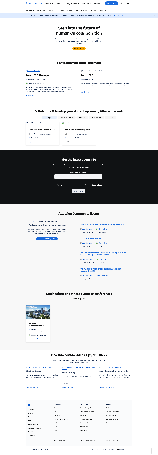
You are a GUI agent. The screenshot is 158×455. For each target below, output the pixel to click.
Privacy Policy (97, 185)
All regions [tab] (49, 117)
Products (48, 4)
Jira (55, 411)
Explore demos (67, 387)
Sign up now (78, 191)
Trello (55, 430)
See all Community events (47, 239)
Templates (83, 415)
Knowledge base (85, 422)
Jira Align (57, 415)
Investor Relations (33, 424)
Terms (104, 449)
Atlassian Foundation (35, 428)
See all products (59, 440)
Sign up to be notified (36, 142)
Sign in (128, 3)
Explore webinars (32, 387)
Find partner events (105, 387)
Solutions (59, 4)
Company (31, 409)
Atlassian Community (86, 419)
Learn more (117, 15)
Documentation (111, 415)
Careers (50, 10)
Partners (108, 408)
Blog (76, 10)
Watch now (85, 92)
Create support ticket (86, 440)
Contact (103, 10)
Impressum (111, 449)
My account (83, 430)
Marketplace (84, 426)
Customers (41, 10)
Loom (55, 426)
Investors (61, 10)
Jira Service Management (61, 419)
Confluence (57, 422)
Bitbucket (57, 434)
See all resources (111, 440)
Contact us (31, 435)
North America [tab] (66, 117)
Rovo (55, 408)
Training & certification (113, 411)
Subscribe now (79, 48)
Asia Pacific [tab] (96, 117)
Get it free (110, 3)
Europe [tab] (82, 117)
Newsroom (84, 10)
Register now (30, 95)
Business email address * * (79, 172)
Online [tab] (110, 117)
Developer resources (112, 419)
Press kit (94, 10)
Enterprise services (112, 422)
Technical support (85, 408)
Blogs (29, 420)
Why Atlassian (72, 4)
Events (69, 10)
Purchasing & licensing (87, 411)
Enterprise (97, 4)
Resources (85, 4)
